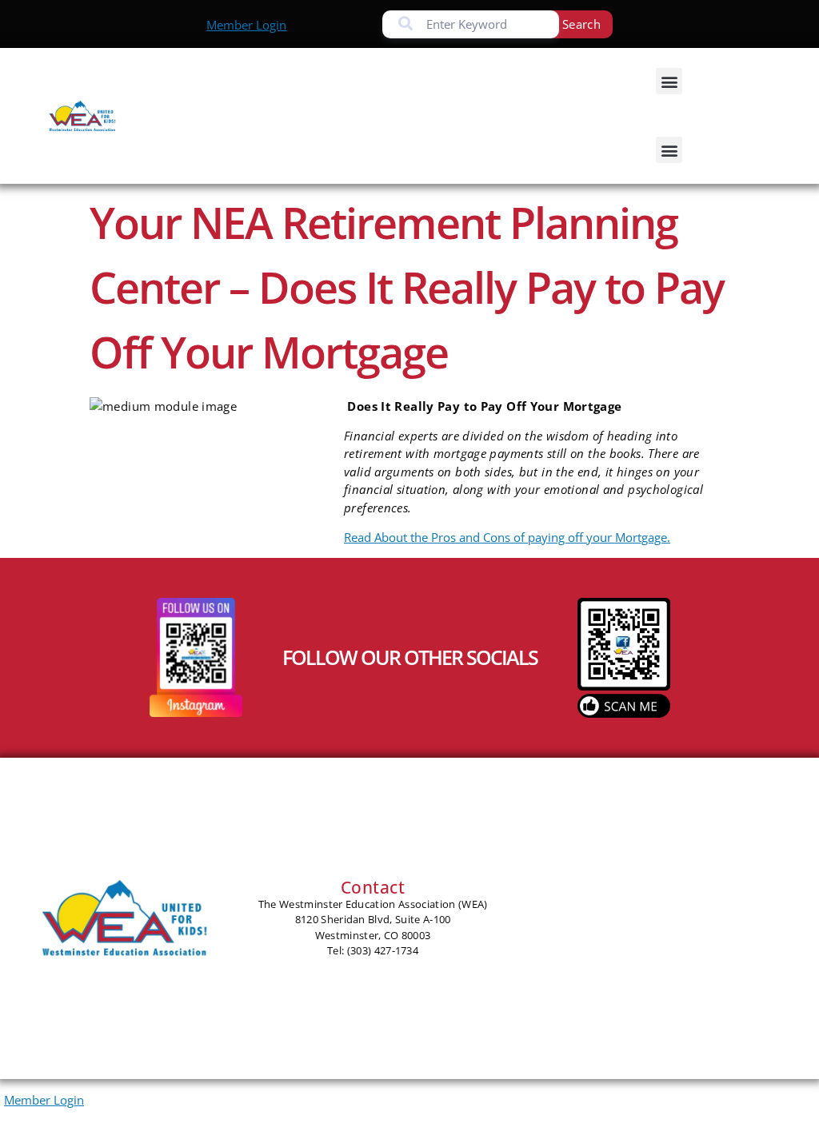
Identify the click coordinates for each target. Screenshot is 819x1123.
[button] (669, 81)
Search (581, 24)
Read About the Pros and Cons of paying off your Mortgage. (507, 537)
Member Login (246, 25)
